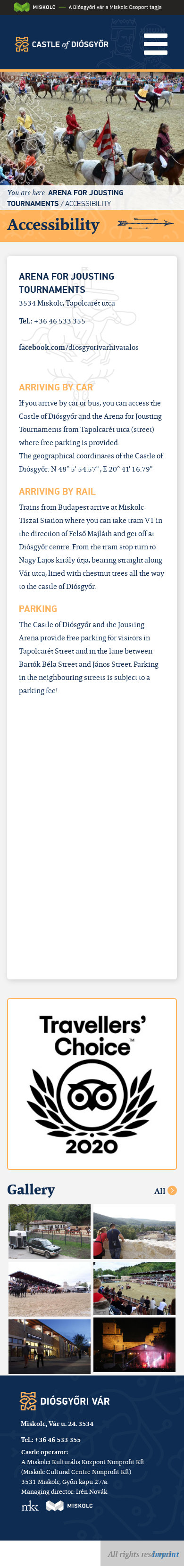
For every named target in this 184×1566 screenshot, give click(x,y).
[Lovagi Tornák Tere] (49, 1231)
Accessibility (88, 203)
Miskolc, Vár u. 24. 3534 (57, 1423)
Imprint (165, 1554)
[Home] (61, 40)
